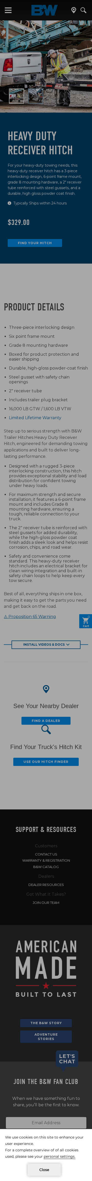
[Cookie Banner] (46, 1155)
